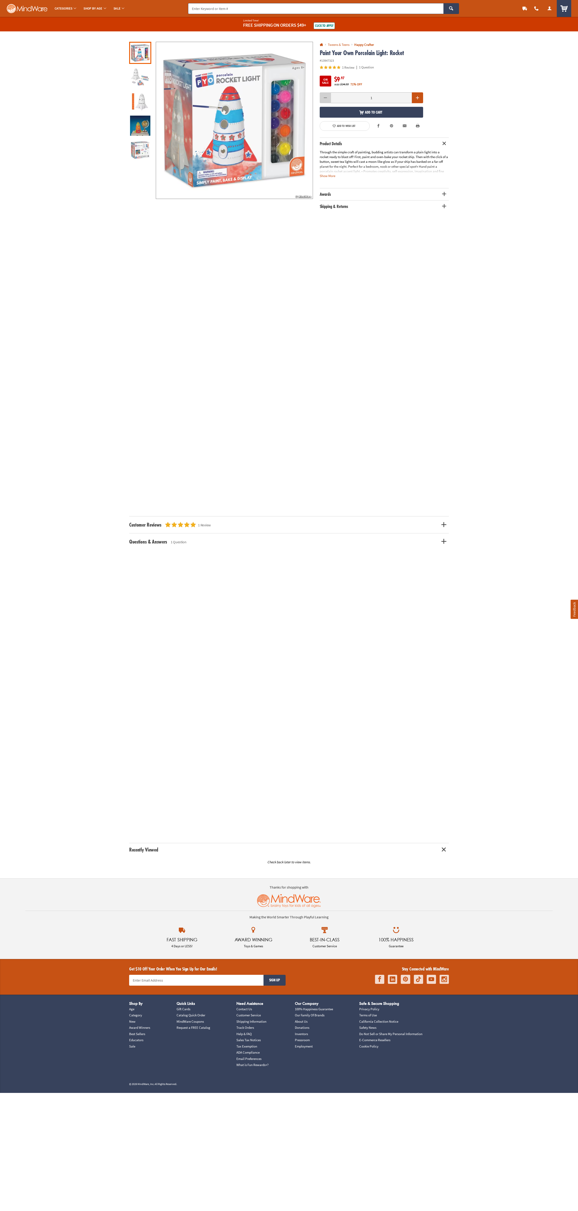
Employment (304, 1046)
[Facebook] (379, 979)
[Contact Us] (536, 8)
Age (131, 1009)
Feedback (574, 609)
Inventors (301, 1034)
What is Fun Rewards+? (252, 1065)
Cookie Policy (368, 1046)
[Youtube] (431, 979)
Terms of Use (368, 1015)
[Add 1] (417, 97)
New (132, 1021)
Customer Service (248, 1015)
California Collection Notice (378, 1021)
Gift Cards (183, 1009)
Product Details (331, 144)
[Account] (549, 8)
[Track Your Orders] (525, 8)
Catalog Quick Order (191, 1015)
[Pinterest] (405, 979)
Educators (136, 1040)
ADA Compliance (248, 1052)
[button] (234, 120)
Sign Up (274, 980)
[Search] (451, 8)
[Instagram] (444, 979)
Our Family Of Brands (309, 1015)
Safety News (367, 1027)
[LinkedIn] (392, 979)
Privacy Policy (369, 1009)
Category (135, 1015)
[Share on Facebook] (378, 126)
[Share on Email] (404, 126)
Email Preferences (248, 1059)
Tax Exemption (246, 1046)
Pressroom (302, 1040)
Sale (132, 1046)
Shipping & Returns (334, 206)
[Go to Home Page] (321, 45)
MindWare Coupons (190, 1021)
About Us (301, 1021)
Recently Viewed (143, 849)
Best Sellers (137, 1034)
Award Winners (139, 1027)
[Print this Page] (417, 126)
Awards (325, 194)
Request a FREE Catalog (193, 1027)
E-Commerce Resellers (374, 1040)
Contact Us (244, 1009)
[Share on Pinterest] (391, 126)
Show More (327, 175)
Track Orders (245, 1027)
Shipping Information (251, 1021)
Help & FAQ (244, 1034)
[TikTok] (418, 979)
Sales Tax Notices (248, 1040)
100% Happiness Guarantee (314, 1009)
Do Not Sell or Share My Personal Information (390, 1034)
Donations (302, 1027)
